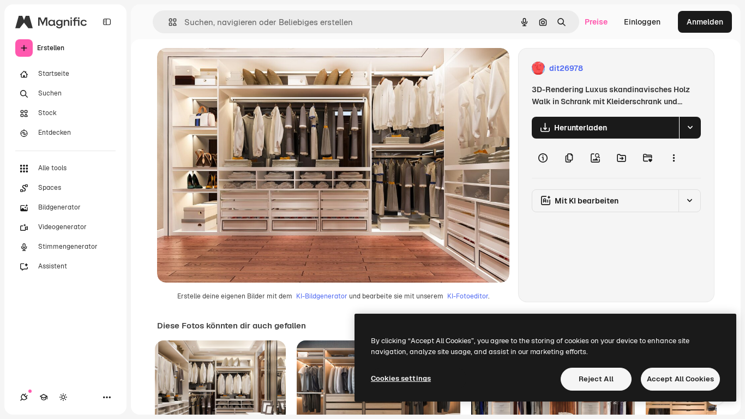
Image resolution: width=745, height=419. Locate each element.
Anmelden (705, 22)
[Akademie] (43, 397)
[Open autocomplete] (168, 22)
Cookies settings (401, 378)
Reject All (596, 379)
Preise (596, 22)
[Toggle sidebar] (107, 22)
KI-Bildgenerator (321, 296)
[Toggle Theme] (63, 397)
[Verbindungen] (24, 397)
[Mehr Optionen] (673, 158)
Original (227, 68)
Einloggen (642, 22)
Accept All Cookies (680, 379)
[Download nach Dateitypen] (690, 128)
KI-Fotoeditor (467, 296)
